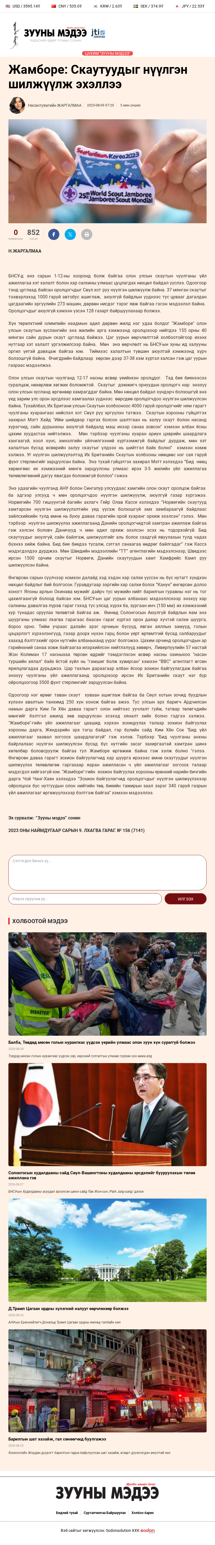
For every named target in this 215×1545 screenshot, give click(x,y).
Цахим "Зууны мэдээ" (107, 53)
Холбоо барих (143, 1513)
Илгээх (185, 899)
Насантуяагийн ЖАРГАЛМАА (54, 105)
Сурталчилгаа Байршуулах (105, 1513)
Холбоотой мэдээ (40, 921)
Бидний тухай (67, 1513)
